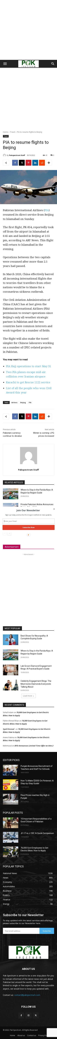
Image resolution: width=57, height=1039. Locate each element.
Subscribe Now (28, 527)
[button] (28, 510)
